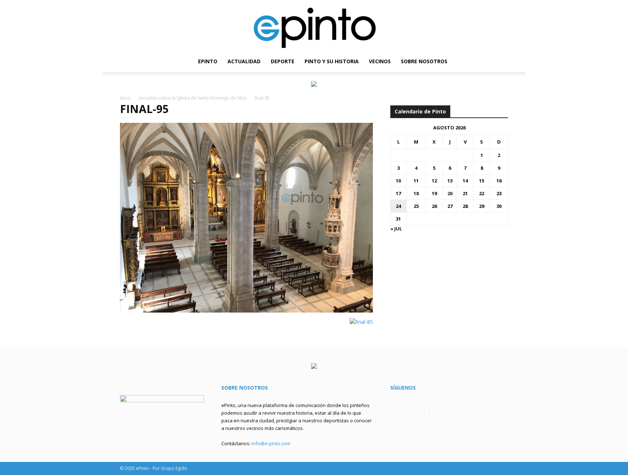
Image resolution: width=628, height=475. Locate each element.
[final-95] (246, 310)
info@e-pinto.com (270, 443)
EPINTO (207, 61)
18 (416, 193)
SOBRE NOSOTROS (424, 61)
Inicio (125, 98)
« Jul (396, 228)
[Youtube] (502, 61)
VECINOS (380, 61)
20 (449, 193)
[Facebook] (465, 61)
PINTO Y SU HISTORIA (332, 61)
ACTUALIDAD (244, 61)
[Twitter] (490, 61)
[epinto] (314, 25)
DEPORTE (282, 61)
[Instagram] (477, 61)
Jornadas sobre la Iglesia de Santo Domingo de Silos (192, 98)
